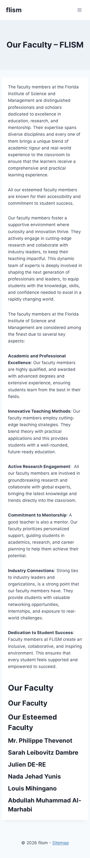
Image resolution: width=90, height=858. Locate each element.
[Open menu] (79, 10)
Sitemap (60, 842)
